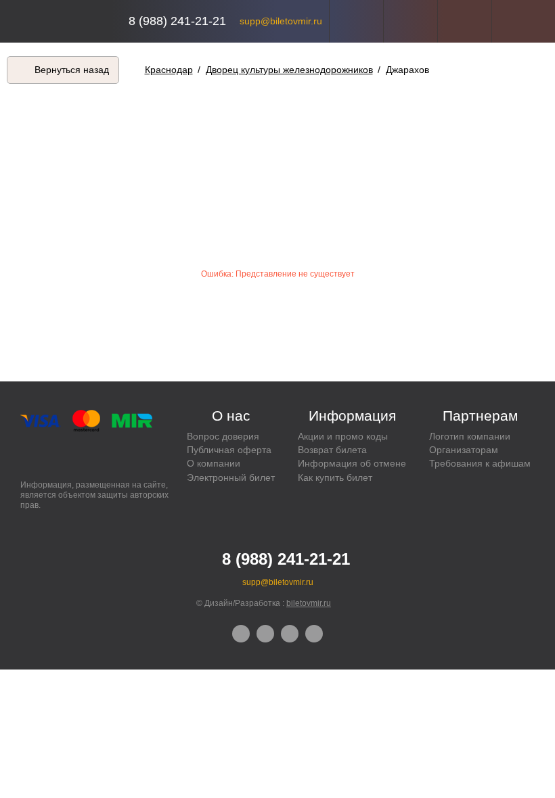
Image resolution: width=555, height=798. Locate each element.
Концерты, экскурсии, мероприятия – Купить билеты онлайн (66, 21)
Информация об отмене (352, 463)
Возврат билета (332, 449)
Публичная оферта (229, 449)
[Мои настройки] (356, 21)
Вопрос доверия (223, 436)
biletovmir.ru (308, 603)
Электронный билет (231, 477)
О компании (213, 463)
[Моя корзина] (519, 21)
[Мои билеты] (464, 21)
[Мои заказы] (410, 21)
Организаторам (463, 449)
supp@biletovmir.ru (281, 21)
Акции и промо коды (343, 436)
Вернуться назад (72, 69)
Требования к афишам (480, 463)
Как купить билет (335, 477)
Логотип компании (469, 436)
